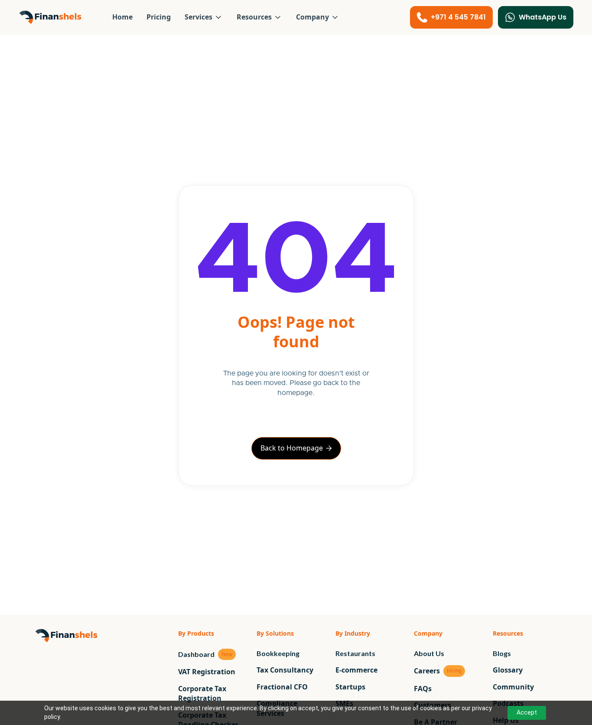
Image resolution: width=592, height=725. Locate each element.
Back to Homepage (296, 448)
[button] (204, 17)
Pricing (158, 17)
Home (122, 17)
